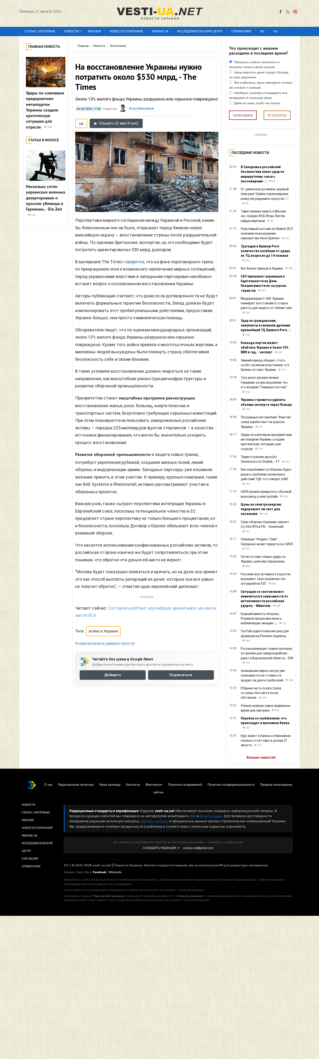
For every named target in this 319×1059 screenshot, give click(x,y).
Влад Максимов (141, 108)
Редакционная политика (76, 785)
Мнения (94, 32)
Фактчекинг (154, 785)
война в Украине (103, 631)
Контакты (133, 785)
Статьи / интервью (39, 32)
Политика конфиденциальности (231, 785)
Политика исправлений (185, 785)
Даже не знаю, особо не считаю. (257, 103)
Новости (71, 32)
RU (262, 32)
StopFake (146, 821)
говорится (134, 261)
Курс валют (30, 859)
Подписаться (181, 675)
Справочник (241, 32)
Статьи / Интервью (36, 813)
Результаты (277, 116)
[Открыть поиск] (295, 11)
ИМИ (192, 816)
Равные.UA (160, 32)
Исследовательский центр (200, 32)
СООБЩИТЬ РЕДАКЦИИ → (161, 848)
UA (275, 32)
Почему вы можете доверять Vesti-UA (105, 643)
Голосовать (243, 116)
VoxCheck (161, 821)
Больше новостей (261, 757)
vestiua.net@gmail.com (198, 848)
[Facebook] (280, 11)
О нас (48, 785)
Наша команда (110, 785)
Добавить (112, 675)
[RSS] (287, 11)
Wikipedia (115, 872)
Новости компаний (126, 32)
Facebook (99, 872)
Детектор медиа (211, 816)
